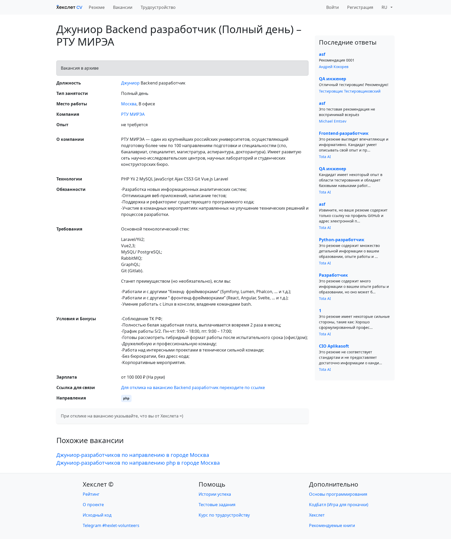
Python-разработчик (341, 240)
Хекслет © (98, 484)
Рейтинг (91, 494)
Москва (129, 104)
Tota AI (325, 156)
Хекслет (317, 515)
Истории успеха (215, 494)
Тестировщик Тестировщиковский (350, 91)
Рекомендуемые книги (332, 525)
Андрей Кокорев (333, 66)
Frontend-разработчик (344, 133)
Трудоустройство (158, 7)
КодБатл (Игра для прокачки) (338, 504)
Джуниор (130, 83)
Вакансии (122, 7)
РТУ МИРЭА (133, 114)
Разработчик (333, 275)
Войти (332, 7)
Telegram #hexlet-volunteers (111, 525)
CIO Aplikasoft (334, 346)
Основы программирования (338, 494)
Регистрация (360, 7)
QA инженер (332, 79)
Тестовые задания (217, 504)
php (126, 398)
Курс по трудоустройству (224, 515)
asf (322, 54)
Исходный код (97, 515)
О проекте (93, 504)
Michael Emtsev (332, 121)
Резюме (97, 7)
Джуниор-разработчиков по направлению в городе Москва (132, 454)
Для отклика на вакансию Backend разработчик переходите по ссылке (193, 387)
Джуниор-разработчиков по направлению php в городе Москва (138, 462)
